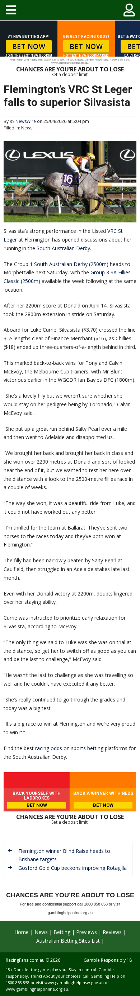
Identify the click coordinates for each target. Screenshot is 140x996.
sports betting (87, 748)
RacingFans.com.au (25, 960)
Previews (86, 932)
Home (21, 932)
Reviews (112, 932)
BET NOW (29, 46)
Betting (61, 932)
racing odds (48, 748)
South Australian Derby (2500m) (71, 264)
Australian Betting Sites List (68, 940)
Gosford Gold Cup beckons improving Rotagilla (72, 867)
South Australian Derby (63, 248)
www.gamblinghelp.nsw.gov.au (74, 982)
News (26, 128)
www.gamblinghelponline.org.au (37, 989)
